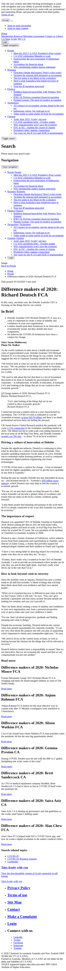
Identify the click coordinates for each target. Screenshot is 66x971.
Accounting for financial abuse (28, 64)
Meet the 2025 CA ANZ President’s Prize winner (37, 53)
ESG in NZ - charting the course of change (34, 127)
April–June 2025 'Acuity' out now (30, 119)
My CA (21, 39)
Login (4, 42)
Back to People (8, 266)
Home (4, 33)
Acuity (14, 39)
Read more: (6, 766)
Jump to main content (17, 28)
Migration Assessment (34, 36)
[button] (10, 45)
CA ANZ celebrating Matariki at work (32, 56)
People (10, 50)
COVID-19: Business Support (22, 859)
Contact (13, 909)
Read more (6, 688)
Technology (13, 103)
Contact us (50, 36)
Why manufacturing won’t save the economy (35, 124)
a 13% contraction (16, 428)
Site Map (14, 902)
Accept (5, 20)
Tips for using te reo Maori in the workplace (35, 78)
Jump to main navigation (19, 25)
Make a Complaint (22, 916)
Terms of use (7, 14)
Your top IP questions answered (29, 86)
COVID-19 (13, 856)
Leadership (12, 861)
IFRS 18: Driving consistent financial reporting (36, 97)
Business (11, 70)
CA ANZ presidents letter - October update (34, 122)
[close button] (12, 20)
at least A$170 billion (31, 417)
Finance (11, 89)
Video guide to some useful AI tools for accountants (39, 114)
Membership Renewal (12, 36)
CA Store (5, 39)
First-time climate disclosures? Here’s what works (37, 72)
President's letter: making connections (32, 130)
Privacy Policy (18, 888)
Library (59, 36)
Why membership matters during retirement (34, 67)
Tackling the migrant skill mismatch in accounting (38, 75)
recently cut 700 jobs (11, 436)
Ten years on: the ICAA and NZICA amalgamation (38, 133)
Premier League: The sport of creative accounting (37, 100)
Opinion (11, 116)
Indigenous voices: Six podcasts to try (32, 111)
